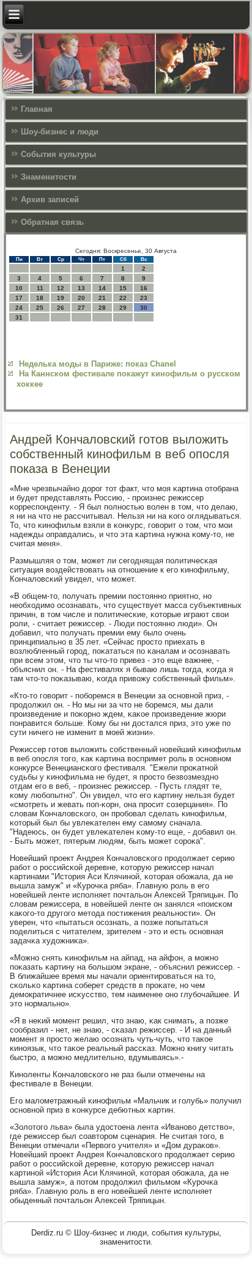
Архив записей (50, 199)
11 (40, 288)
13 (81, 288)
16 (143, 288)
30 (143, 307)
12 (60, 288)
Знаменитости (48, 176)
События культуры (58, 154)
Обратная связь (52, 222)
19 (60, 298)
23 (143, 298)
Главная (37, 109)
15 (123, 288)
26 (60, 307)
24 (19, 307)
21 (102, 298)
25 (39, 307)
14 (102, 288)
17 (19, 298)
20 (81, 298)
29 (123, 307)
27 (81, 307)
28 (102, 307)
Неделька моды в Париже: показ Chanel (97, 363)
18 (39, 298)
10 (19, 288)
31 (19, 317)
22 (123, 298)
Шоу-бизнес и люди (59, 131)
